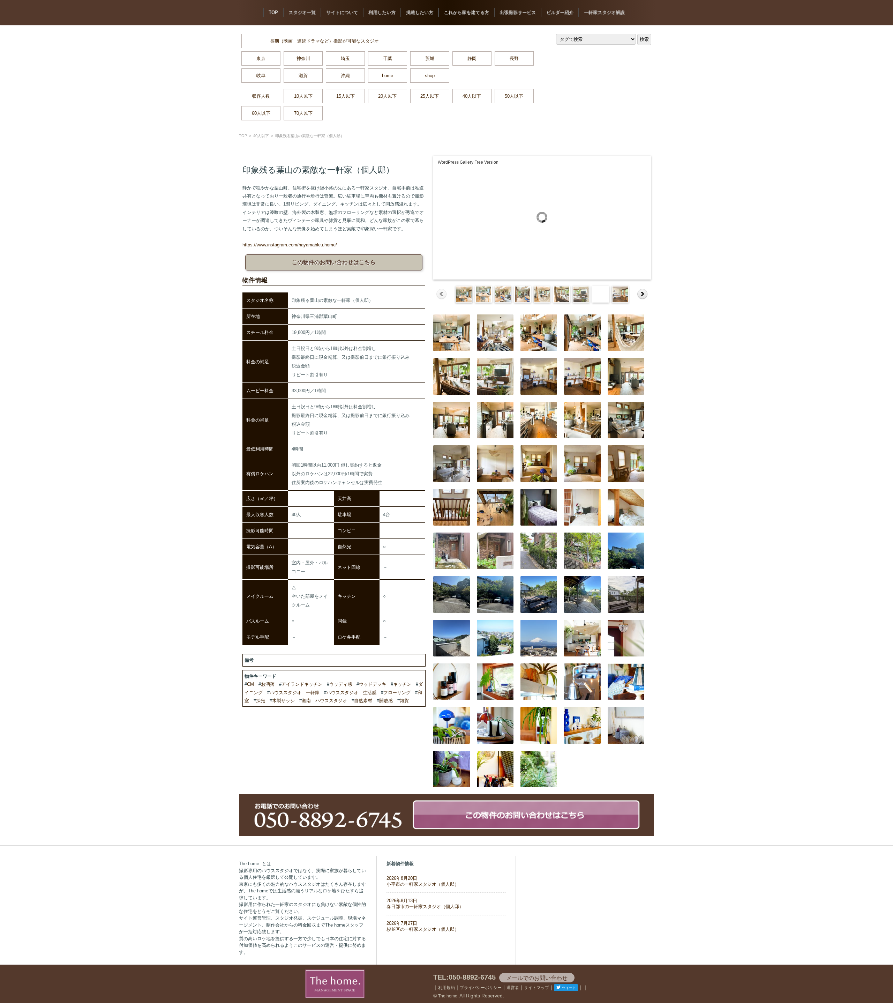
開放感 (386, 700)
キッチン (402, 684)
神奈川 (303, 58)
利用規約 (446, 987)
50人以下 (514, 96)
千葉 (387, 58)
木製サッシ (283, 700)
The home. (448, 996)
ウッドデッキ (372, 684)
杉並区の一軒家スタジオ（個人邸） (423, 926)
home (387, 75)
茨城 (429, 58)
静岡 (471, 58)
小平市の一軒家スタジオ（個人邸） (423, 881)
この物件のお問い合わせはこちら (334, 262)
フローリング (397, 692)
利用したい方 (382, 12)
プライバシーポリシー (481, 987)
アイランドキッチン (302, 684)
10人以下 (303, 96)
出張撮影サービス (518, 12)
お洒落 (268, 684)
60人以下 (261, 113)
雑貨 (404, 700)
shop (430, 75)
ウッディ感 (340, 684)
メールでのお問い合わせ (537, 978)
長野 (514, 58)
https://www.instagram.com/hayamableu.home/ (289, 244)
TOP (273, 12)
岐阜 (260, 75)
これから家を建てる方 (466, 12)
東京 (260, 58)
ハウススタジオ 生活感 (351, 692)
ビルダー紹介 (559, 12)
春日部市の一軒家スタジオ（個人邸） (425, 903)
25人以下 (429, 96)
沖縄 (345, 75)
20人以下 (387, 96)
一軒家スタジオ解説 (604, 12)
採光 (260, 700)
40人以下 (472, 96)
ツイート (569, 988)
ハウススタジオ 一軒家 (295, 692)
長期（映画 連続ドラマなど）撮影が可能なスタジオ (324, 41)
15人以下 (345, 96)
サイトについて (342, 12)
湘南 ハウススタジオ (324, 700)
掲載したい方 (419, 12)
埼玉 (345, 58)
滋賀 (303, 75)
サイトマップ (536, 987)
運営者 (512, 987)
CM (250, 684)
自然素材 (363, 700)
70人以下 (303, 113)
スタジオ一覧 (302, 12)
